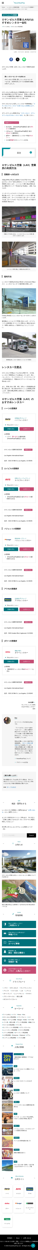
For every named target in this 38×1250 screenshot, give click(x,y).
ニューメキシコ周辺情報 (10, 1030)
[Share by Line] (24, 59)
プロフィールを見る (22, 762)
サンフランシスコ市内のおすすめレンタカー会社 (28, 706)
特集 (15, 1066)
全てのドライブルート (10, 999)
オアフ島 (31, 1019)
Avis (24, 1014)
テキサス (28, 993)
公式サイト (26, 429)
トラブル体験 (21, 1038)
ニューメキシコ (19, 993)
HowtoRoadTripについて (23, 758)
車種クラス (32, 1022)
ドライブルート (22, 1017)
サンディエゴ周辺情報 (9, 1038)
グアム (28, 1035)
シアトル (28, 991)
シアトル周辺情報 (8, 1032)
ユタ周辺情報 (7, 1035)
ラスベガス (14, 991)
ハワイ (6, 988)
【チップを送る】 (11, 787)
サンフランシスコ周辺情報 (10, 1027)
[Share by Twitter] (17, 59)
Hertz (19, 1014)
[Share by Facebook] (11, 59)
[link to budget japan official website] (7, 539)
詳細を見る (10, 429)
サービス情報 (12, 1019)
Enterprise (15, 1035)
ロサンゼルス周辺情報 (17, 26)
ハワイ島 (5, 1022)
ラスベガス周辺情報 (9, 1025)
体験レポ (16, 1102)
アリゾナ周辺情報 (22, 1022)
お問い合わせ (27, 1238)
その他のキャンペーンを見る (17, 140)
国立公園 (19, 996)
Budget (20, 1019)
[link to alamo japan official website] (7, 599)
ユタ (21, 991)
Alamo (5, 1019)
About (17, 1238)
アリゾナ (6, 991)
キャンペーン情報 (18, 1054)
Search (31, 835)
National (22, 1035)
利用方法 (16, 1078)
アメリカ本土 (6, 26)
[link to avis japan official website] (7, 479)
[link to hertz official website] (7, 419)
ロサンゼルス (14, 988)
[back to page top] (33, 1246)
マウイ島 (18, 1025)
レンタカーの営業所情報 (13, 7)
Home (3, 7)
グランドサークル (9, 996)
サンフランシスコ (25, 988)
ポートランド (8, 993)
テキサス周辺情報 (24, 1030)
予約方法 (16, 1149)
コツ (29, 1017)
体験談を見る (28, 449)
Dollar (25, 1019)
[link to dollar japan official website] (7, 651)
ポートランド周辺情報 (21, 1032)
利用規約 (9, 1238)
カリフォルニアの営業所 (27, 7)
